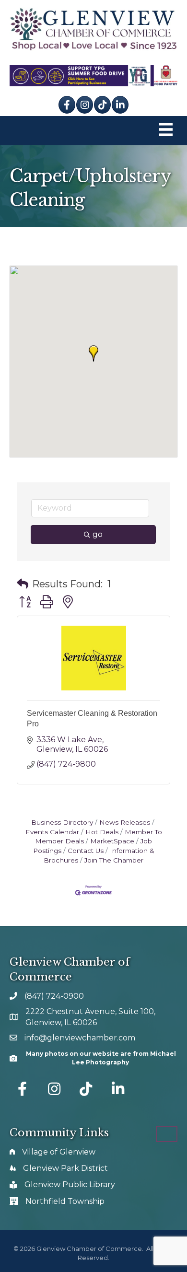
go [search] (98, 534)
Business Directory (62, 822)
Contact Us (86, 850)
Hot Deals (101, 832)
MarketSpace (112, 841)
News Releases (124, 822)
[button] (93, 353)
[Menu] (166, 130)
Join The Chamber (113, 860)
